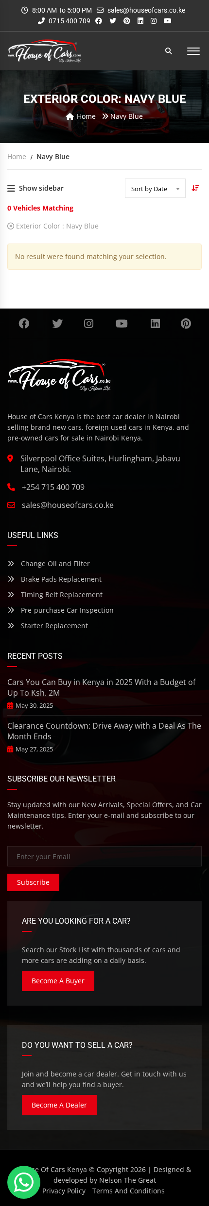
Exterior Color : (56, 225)
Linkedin (155, 323)
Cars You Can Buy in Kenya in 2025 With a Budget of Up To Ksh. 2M (101, 687)
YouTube (122, 323)
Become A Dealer (59, 1104)
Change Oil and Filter (54, 563)
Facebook (24, 323)
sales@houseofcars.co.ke (146, 10)
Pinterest (186, 323)
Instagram (88, 323)
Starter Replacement (53, 625)
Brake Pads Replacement (60, 579)
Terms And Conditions (128, 1190)
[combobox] (155, 188)
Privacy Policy (64, 1190)
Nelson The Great (127, 1180)
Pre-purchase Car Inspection (66, 610)
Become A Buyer (58, 980)
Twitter (57, 323)
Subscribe (33, 882)
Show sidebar (41, 188)
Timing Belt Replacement (61, 594)
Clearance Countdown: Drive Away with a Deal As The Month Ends (104, 731)
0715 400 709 (68, 21)
